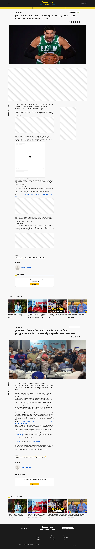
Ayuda (32, 545)
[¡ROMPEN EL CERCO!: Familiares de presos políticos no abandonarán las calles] (57, 306)
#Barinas (23, 437)
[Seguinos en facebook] (28, 528)
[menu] (9, 3)
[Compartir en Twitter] (75, 22)
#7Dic (18, 441)
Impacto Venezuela (26, 267)
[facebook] (73, 22)
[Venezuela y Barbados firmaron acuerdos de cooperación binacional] (77, 306)
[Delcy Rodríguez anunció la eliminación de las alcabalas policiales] (17, 306)
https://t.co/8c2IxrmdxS (34, 441)
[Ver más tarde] (69, 22)
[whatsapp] (71, 22)
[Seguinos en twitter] (22, 528)
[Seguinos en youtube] (24, 528)
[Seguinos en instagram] (26, 528)
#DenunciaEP (20, 434)
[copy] (79, 22)
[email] (77, 22)
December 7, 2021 (39, 443)
